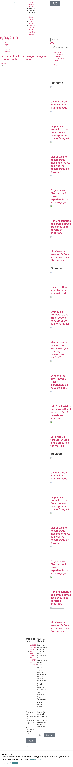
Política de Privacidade (35, 759)
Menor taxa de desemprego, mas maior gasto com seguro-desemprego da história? (60, 164)
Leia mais (3, 63)
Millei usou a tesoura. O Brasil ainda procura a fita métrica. (60, 256)
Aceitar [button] (15, 763)
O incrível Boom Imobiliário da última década (59, 104)
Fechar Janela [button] (7, 763)
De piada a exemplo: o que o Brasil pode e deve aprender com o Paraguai (60, 132)
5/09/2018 (9, 38)
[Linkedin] (39, 747)
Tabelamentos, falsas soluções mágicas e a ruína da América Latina (23, 58)
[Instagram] (44, 747)
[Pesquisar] (52, 43)
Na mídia (32, 15)
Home (31, 2)
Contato (31, 17)
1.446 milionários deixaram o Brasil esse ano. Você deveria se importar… (60, 226)
